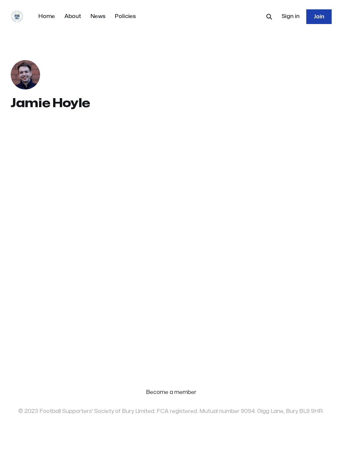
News (98, 16)
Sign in (291, 16)
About (72, 16)
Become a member (171, 392)
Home (46, 16)
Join (319, 16)
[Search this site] (269, 17)
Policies (125, 16)
